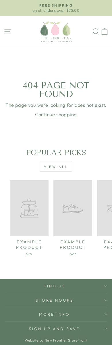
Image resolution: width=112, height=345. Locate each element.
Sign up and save (54, 328)
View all (56, 166)
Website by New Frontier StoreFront (56, 340)
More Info (54, 314)
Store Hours (55, 300)
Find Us (55, 286)
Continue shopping (56, 114)
